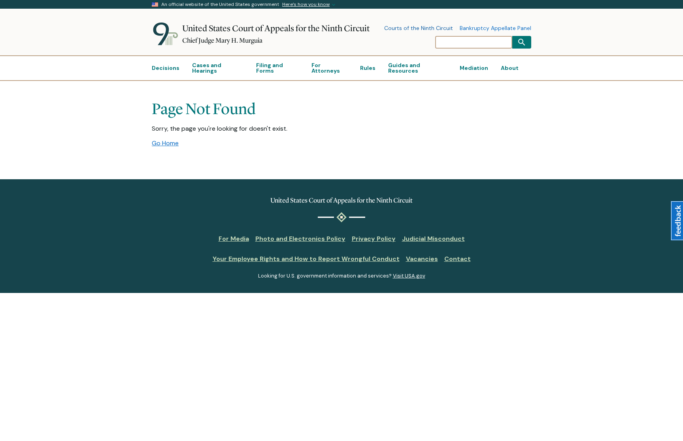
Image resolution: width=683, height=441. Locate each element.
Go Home (165, 143)
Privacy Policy (374, 239)
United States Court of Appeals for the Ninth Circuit (276, 28)
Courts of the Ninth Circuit (418, 28)
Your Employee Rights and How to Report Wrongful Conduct (306, 259)
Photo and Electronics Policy (300, 239)
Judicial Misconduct (433, 239)
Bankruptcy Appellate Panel (495, 28)
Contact (457, 259)
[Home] (167, 34)
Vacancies (422, 259)
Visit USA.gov (409, 275)
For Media (234, 239)
